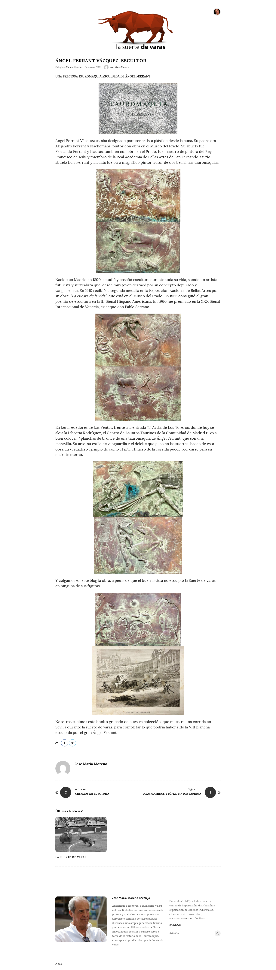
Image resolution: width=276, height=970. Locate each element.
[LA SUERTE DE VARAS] (138, 30)
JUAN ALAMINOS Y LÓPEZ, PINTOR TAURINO (172, 793)
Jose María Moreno (119, 67)
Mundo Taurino (74, 67)
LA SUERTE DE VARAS (70, 857)
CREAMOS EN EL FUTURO (92, 793)
